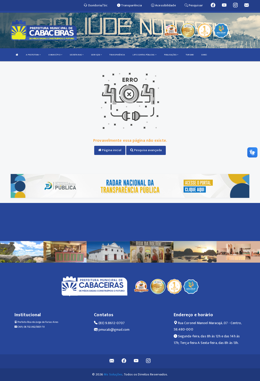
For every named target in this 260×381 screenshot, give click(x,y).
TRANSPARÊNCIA (117, 54)
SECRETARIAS (76, 54)
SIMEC (204, 54)
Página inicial (111, 150)
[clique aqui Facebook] (124, 361)
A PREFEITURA (32, 54)
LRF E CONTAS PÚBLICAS (144, 54)
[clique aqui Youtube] (136, 361)
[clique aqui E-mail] (111, 361)
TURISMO (190, 54)
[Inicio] (17, 54)
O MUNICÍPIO (54, 54)
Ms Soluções (113, 374)
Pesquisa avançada (147, 150)
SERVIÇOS (96, 54)
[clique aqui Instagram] (148, 361)
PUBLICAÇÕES (170, 54)
